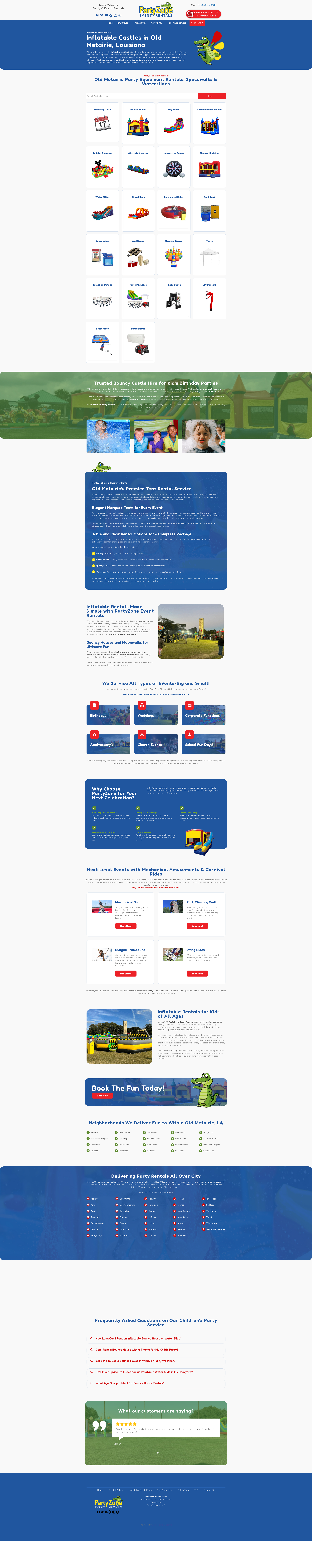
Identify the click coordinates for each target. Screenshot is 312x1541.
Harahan (124, 1235)
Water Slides (102, 197)
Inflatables (123, 23)
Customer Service (177, 23)
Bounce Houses (138, 109)
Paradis (181, 1229)
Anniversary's (101, 744)
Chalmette (125, 1199)
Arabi (93, 1211)
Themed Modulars (209, 153)
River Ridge (212, 1199)
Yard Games (138, 240)
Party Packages (138, 284)
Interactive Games (174, 153)
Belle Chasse (97, 1223)
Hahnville (124, 1229)
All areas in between (216, 1229)
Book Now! (126, 926)
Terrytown (211, 1211)
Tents (209, 240)
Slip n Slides (138, 197)
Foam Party (102, 328)
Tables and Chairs (102, 284)
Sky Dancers (209, 284)
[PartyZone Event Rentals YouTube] (106, 14)
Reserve (181, 1235)
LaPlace (152, 1217)
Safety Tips (183, 1490)
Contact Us (209, 1490)
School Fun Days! (199, 744)
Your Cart (196, 23)
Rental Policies (116, 1490)
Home (111, 23)
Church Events (150, 744)
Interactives (140, 23)
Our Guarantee (164, 1490)
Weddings (146, 715)
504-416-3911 (207, 5)
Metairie (181, 1199)
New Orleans (183, 1211)
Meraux (152, 1235)
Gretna (123, 1223)
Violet (209, 1217)
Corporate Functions (202, 715)
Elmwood (124, 1217)
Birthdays (98, 715)
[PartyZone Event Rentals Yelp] (110, 14)
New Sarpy (182, 1217)
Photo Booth (174, 284)
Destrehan (125, 1211)
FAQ (196, 1490)
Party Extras (157, 23)
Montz (180, 1205)
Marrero (152, 1229)
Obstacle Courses (138, 153)
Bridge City (96, 1235)
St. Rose (210, 1205)
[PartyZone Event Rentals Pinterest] (120, 14)
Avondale (95, 1217)
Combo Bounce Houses (209, 109)
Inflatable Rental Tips (140, 1490)
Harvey (152, 1199)
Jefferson (153, 1205)
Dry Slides (173, 109)
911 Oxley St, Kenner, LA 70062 (156, 1499)
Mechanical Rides (173, 197)
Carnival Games (173, 240)
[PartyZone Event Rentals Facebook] (97, 14)
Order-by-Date (102, 109)
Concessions (103, 240)
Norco (180, 1223)
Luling (152, 1223)
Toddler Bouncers (102, 153)
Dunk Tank (209, 197)
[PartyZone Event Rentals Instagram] (115, 14)
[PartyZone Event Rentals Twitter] (101, 14)
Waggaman (212, 1223)
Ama (93, 1205)
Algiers (94, 1199)
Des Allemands (127, 1205)
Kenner (152, 1211)
